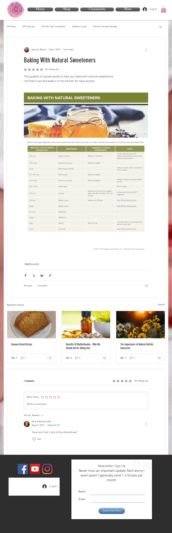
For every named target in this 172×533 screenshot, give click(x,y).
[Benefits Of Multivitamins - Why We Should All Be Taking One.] (86, 324)
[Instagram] (47, 469)
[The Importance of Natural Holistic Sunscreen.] (140, 324)
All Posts (11, 26)
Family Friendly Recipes (105, 26)
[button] (127, 9)
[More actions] (146, 50)
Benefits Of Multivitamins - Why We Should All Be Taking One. (83, 346)
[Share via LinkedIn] (42, 275)
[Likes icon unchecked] (34, 439)
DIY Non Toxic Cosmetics (54, 26)
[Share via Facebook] (25, 275)
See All (161, 304)
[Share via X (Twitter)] (33, 275)
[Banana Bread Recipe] (31, 324)
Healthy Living (79, 26)
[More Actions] (146, 424)
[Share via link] (50, 275)
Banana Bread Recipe (21, 344)
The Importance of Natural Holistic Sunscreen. (137, 346)
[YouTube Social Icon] (35, 469)
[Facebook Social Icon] (23, 469)
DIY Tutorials (29, 26)
